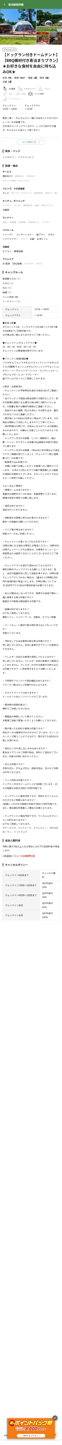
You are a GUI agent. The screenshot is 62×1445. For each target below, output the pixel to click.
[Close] (4, 4)
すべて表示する (29, 142)
